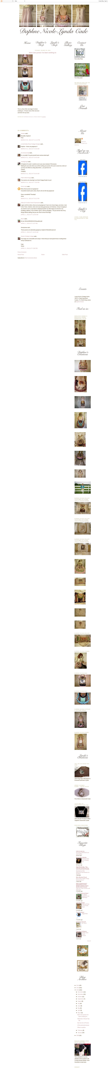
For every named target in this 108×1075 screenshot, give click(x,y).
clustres (23, 133)
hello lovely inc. (80, 851)
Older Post (65, 254)
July (79, 1003)
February (80, 1030)
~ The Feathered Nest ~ (82, 893)
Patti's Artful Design (26, 177)
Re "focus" (84, 923)
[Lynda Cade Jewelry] (82, 200)
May (79, 1008)
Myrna (22, 218)
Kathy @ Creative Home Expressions (30, 202)
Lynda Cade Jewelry (82, 181)
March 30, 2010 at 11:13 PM (30, 140)
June (79, 1005)
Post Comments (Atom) (31, 258)
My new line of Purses (83, 1022)
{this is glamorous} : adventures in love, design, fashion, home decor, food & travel (82, 885)
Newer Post (21, 254)
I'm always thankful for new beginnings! (85, 896)
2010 (77, 990)
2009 (77, 1035)
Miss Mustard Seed (81, 877)
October (80, 996)
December (80, 992)
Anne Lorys (24, 186)
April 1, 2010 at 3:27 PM (29, 223)
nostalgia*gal (24, 161)
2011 (77, 987)
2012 (77, 985)
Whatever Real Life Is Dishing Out (85, 860)
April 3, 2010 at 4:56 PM (29, 248)
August (80, 1001)
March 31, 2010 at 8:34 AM (30, 173)
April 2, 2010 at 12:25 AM (29, 232)
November (80, 994)
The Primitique (80, 912)
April (79, 1010)
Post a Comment (22, 252)
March (79, 1012)
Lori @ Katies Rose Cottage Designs (30, 144)
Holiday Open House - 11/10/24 (85, 934)
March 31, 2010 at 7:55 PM (30, 182)
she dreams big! (25, 152)
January (80, 1032)
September (81, 999)
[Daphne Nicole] (82, 174)
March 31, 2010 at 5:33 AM (30, 148)
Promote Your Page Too (82, 176)
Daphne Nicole (82, 159)
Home (43, 254)
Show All (89, 940)
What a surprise (81, 1027)
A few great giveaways (83, 1025)
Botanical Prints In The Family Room (85, 905)
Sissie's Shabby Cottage (27, 236)
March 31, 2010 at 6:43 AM (30, 157)
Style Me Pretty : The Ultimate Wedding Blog (82, 867)
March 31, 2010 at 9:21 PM (30, 198)
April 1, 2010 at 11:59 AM (29, 214)
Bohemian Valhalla (81, 857)
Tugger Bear (85, 913)
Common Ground (81, 921)
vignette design (80, 902)
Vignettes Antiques (81, 931)
